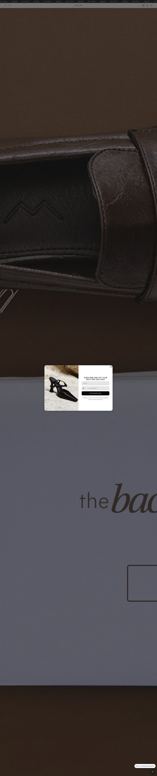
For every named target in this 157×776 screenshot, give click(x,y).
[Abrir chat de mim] (152, 771)
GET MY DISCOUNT (95, 393)
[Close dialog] (111, 367)
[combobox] (85, 388)
